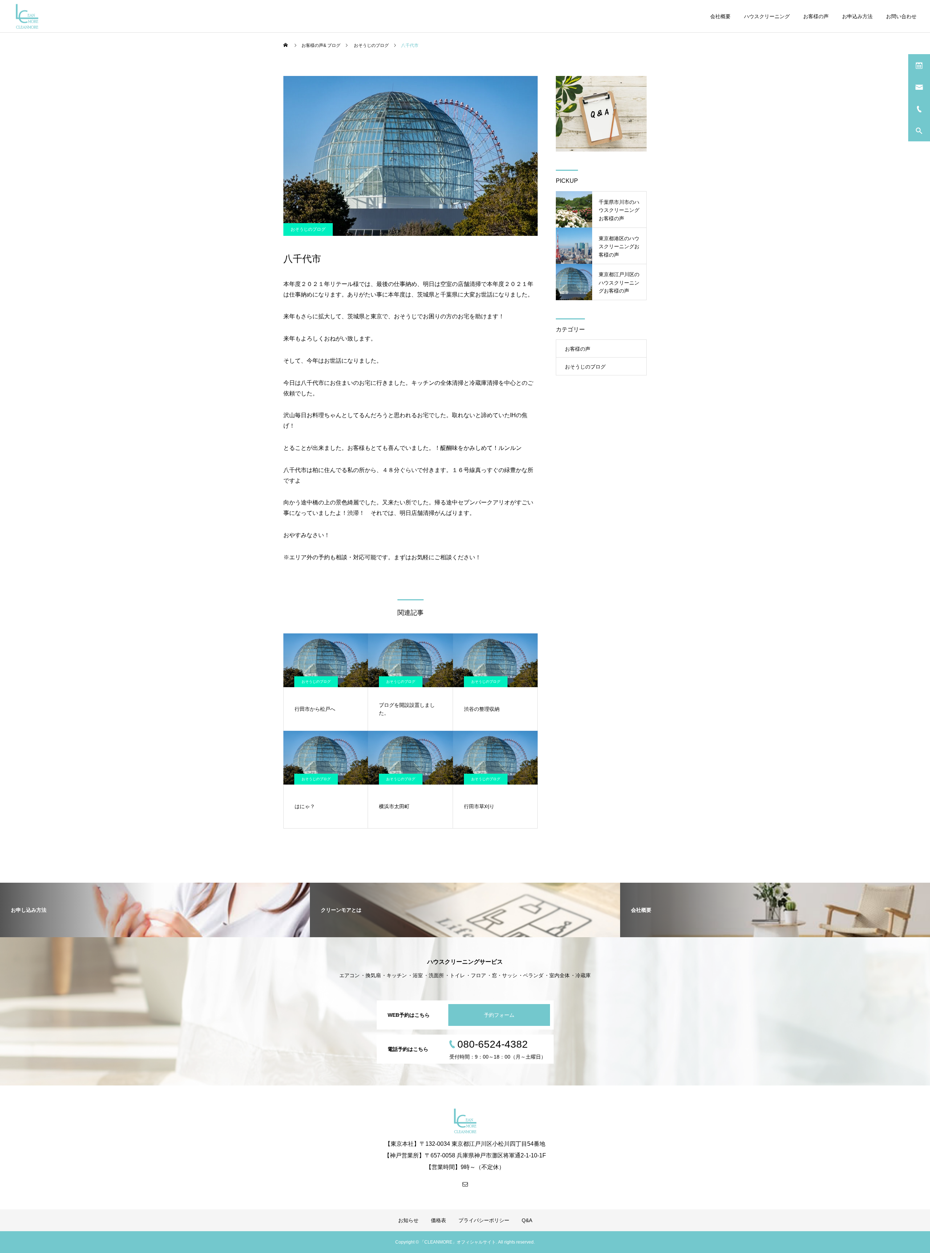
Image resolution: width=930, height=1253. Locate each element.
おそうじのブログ (308, 229)
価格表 (438, 1220)
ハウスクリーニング (767, 16)
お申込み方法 (857, 16)
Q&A (527, 1220)
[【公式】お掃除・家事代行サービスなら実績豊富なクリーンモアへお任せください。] (27, 16)
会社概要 (720, 16)
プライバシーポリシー (483, 1220)
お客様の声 (816, 16)
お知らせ (408, 1220)
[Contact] (465, 1184)
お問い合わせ (901, 16)
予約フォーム (499, 1015)
